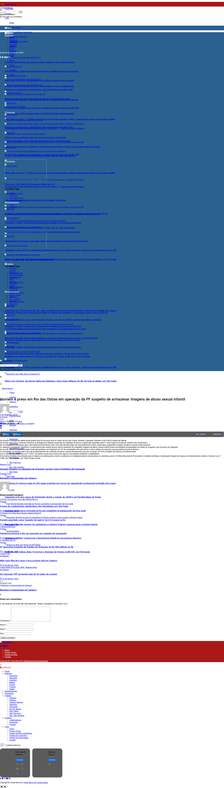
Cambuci (12, 268)
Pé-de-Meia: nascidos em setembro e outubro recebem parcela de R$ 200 (42, 108)
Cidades (10, 264)
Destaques (4, 556)
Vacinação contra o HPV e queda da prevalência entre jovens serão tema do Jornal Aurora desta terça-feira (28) (60, 367)
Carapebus (13, 273)
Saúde (11, 74)
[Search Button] (21, 12)
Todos (11, 38)
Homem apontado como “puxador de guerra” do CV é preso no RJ (37, 141)
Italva (11, 279)
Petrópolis (13, 288)
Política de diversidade (18, 41)
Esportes (13, 44)
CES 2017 (13, 196)
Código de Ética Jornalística (20, 32)
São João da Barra (16, 467)
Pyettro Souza (51, 753)
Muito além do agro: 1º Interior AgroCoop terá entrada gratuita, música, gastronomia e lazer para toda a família (60, 173)
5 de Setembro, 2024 (8, 415)
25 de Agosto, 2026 (10, 565)
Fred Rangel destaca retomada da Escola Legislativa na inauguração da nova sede (45, 510)
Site (1, 633)
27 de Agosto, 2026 (10, 552)
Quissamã (13, 290)
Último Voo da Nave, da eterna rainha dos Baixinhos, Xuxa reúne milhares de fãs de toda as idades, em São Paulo (61, 381)
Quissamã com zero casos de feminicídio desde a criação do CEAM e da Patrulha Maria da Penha (53, 497)
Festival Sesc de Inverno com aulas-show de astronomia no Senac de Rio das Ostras (47, 353)
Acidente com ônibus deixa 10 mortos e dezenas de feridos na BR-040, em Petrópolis (47, 552)
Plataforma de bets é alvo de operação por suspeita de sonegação (33, 533)
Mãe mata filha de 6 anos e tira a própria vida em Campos (28, 560)
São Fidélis (14, 297)
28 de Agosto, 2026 (10, 511)
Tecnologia (10, 112)
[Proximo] (2, 581)
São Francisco (15, 462)
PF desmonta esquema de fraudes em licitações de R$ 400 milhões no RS (37, 547)
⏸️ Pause (17, 434)
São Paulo (13, 472)
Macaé (12, 286)
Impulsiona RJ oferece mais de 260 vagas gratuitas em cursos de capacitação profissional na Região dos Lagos (60, 483)
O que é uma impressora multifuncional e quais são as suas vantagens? (40, 156)
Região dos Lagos (16, 293)
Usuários (8, 718)
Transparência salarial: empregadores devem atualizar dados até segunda (41, 71)
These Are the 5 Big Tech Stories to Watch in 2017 (30, 184)
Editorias (10, 35)
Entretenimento (13, 202)
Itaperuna (13, 284)
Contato (8, 657)
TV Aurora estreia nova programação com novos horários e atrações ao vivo (42, 340)
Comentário (5, 621)
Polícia (12, 65)
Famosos (13, 207)
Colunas (12, 724)
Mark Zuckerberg (16, 287)
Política (12, 70)
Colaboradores (11, 4)
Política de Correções (18, 37)
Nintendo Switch (16, 193)
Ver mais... (20, 760)
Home (9, 28)
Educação (13, 42)
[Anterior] (0, 581)
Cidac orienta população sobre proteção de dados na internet (35, 200)
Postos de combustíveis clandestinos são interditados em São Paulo (39, 89)
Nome (3, 625)
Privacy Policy (15, 27)
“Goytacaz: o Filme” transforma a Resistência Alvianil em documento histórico (43, 326)
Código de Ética (11, 655)
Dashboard (6, 667)
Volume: (210, 434)
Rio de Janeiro (15, 295)
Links (7, 18)
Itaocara (12, 282)
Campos (12, 402)
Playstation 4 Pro (16, 282)
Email (3, 629)
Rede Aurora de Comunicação (36, 661)
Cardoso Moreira (16, 275)
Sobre (11, 23)
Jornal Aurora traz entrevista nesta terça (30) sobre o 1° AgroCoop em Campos (44, 186)
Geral (11, 46)
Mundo (12, 60)
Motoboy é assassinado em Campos (18, 590)
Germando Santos (20, 753)
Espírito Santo (15, 277)
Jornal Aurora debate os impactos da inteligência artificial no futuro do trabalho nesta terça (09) (52, 146)
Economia (13, 40)
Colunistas (9, 9)
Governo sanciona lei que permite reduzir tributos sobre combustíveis (39, 62)
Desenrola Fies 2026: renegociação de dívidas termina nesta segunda (39, 113)
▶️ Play (6, 434)
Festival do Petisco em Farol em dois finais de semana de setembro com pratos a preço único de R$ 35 (56, 312)
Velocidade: (191, 434)
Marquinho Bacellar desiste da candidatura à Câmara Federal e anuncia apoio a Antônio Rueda (51, 524)
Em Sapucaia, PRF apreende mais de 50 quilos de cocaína (28, 574)
